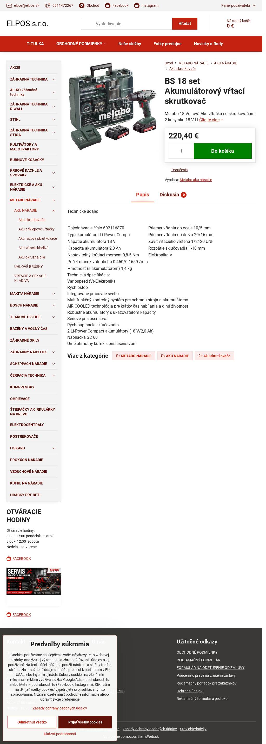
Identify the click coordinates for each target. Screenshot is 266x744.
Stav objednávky (193, 729)
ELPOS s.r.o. (27, 24)
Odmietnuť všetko (32, 722)
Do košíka (222, 151)
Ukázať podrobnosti (60, 734)
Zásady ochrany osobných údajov (150, 729)
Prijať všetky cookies (85, 722)
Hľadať (184, 23)
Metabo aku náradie (196, 180)
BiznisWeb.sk (148, 736)
